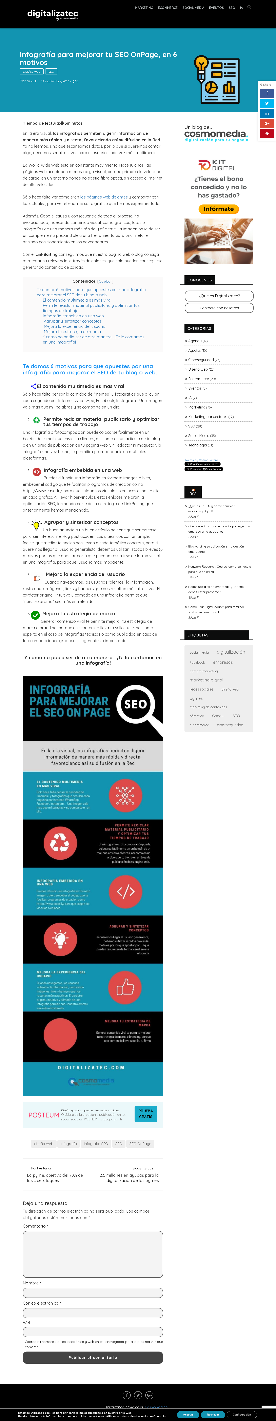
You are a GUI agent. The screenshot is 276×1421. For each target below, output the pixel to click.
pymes (196, 698)
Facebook (197, 662)
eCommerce (168, 8)
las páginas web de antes (104, 197)
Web (27, 1322)
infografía (69, 1143)
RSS (193, 493)
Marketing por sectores (208, 416)
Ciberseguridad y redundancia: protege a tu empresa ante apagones (219, 528)
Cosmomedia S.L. (158, 1407)
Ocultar (105, 281)
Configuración (242, 1415)
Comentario (35, 1226)
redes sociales (201, 689)
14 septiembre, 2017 (55, 81)
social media (199, 652)
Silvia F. (32, 81)
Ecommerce (198, 378)
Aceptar (188, 1415)
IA (241, 8)
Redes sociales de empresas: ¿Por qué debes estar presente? (216, 589)
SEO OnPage (140, 1143)
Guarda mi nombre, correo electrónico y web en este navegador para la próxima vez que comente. (94, 1344)
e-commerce (199, 725)
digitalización (231, 652)
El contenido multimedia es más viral (77, 300)
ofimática (197, 716)
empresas (223, 662)
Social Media (193, 8)
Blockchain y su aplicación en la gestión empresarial (216, 549)
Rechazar (213, 1415)
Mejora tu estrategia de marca (72, 331)
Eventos (216, 8)
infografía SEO (96, 1143)
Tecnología (197, 445)
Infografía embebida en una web (73, 315)
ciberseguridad (230, 724)
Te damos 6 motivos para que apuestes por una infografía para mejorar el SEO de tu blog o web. (91, 292)
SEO (232, 8)
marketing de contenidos (208, 707)
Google (218, 715)
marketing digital (206, 679)
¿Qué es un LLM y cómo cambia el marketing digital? (212, 508)
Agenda (195, 341)
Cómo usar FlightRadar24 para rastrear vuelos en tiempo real (216, 609)
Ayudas (194, 350)
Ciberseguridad (201, 359)
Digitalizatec (114, 1407)
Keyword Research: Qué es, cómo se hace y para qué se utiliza (219, 569)
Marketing (144, 8)
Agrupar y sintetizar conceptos (72, 321)
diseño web (43, 1143)
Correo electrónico (42, 1303)
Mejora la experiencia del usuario (74, 326)
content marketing (204, 671)
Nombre (32, 1282)
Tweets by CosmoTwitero (201, 460)
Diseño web (31, 71)
